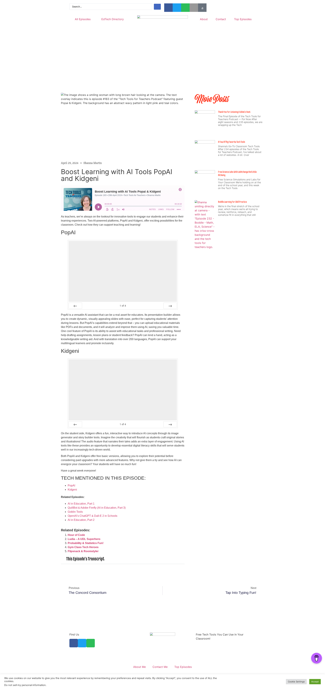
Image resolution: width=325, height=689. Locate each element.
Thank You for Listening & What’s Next (234, 111)
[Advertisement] (162, 68)
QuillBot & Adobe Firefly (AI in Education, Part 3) (97, 507)
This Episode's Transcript (85, 558)
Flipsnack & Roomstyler (83, 551)
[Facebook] (168, 7)
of (123, 306)
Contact (221, 19)
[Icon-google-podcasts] (202, 7)
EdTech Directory (112, 19)
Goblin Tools (75, 511)
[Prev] (75, 306)
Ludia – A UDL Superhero (84, 539)
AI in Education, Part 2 (81, 519)
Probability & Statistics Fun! (85, 543)
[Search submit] (157, 7)
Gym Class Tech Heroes (83, 547)
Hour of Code (76, 535)
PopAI (71, 485)
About (204, 19)
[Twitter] (177, 7)
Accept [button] (315, 681)
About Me (139, 667)
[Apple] (194, 7)
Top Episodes (243, 19)
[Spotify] (185, 7)
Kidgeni (72, 489)
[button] (123, 559)
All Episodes (83, 19)
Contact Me (160, 667)
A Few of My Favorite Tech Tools (231, 141)
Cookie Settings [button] (296, 681)
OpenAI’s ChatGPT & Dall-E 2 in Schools (92, 515)
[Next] (170, 306)
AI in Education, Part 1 (81, 503)
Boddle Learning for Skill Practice (232, 201)
